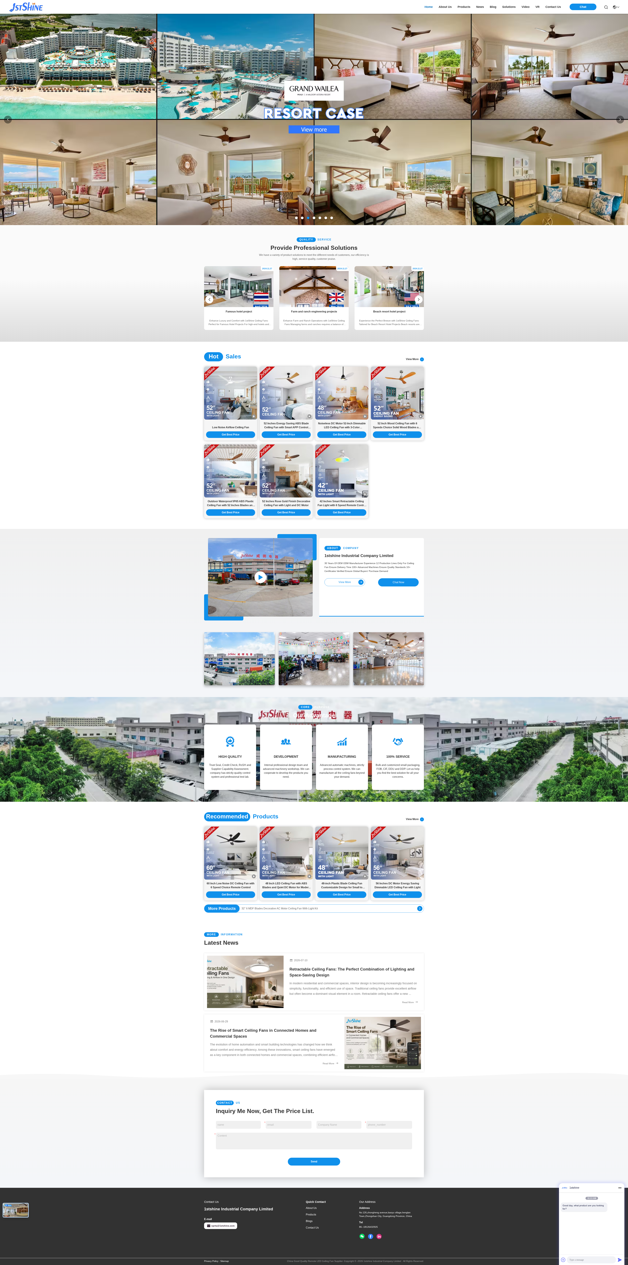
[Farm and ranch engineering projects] (314, 306)
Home (429, 7)
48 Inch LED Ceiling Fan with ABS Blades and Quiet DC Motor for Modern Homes (286, 885)
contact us (553, 7)
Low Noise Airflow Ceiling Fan (230, 427)
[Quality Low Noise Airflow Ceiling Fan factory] (230, 393)
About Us (311, 1208)
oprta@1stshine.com (223, 1225)
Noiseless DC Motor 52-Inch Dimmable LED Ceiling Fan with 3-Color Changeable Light (342, 425)
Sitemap (224, 1261)
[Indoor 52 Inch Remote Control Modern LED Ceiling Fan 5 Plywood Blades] (419, 908)
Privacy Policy (211, 1261)
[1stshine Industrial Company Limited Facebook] (371, 1236)
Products (311, 1214)
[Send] (619, 1259)
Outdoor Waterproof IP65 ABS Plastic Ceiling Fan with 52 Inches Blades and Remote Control (230, 503)
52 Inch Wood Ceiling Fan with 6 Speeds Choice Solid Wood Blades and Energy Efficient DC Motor (397, 425)
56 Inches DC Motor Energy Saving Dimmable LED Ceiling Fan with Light (397, 885)
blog (493, 7)
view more (413, 359)
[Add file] (563, 1259)
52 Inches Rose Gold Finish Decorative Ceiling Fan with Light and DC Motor (286, 503)
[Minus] (620, 1188)
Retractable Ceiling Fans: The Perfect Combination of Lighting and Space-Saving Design (351, 972)
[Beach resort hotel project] (389, 306)
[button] (296, 218)
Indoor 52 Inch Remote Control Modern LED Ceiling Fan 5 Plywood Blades (285, 908)
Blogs (309, 1221)
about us (445, 7)
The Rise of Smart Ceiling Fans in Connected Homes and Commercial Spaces (263, 1033)
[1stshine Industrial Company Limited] (26, 7)
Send (314, 1161)
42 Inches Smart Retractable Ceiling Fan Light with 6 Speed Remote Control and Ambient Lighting (342, 503)
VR (537, 7)
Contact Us (312, 1227)
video (526, 7)
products (464, 7)
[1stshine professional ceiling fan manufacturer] (260, 577)
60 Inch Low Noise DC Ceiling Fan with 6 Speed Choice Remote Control (230, 885)
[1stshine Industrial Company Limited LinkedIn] (379, 1236)
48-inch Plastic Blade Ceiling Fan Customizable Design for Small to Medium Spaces (341, 885)
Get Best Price (230, 434)
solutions (509, 7)
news (480, 7)
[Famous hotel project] (238, 306)
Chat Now (398, 582)
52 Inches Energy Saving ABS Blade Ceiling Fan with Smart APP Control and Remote (286, 425)
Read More (408, 1002)
